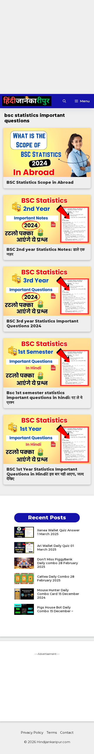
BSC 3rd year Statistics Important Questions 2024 (42, 323)
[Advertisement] (47, 47)
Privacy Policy (32, 732)
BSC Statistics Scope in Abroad (40, 182)
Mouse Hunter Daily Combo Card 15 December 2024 (58, 594)
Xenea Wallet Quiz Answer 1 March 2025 (58, 532)
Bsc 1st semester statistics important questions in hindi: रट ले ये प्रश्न (44, 397)
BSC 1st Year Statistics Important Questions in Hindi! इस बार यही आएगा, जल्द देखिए (45, 474)
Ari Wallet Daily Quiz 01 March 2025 (55, 547)
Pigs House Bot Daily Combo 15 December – (55, 609)
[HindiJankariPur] (26, 101)
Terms (52, 732)
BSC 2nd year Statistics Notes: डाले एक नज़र (46, 252)
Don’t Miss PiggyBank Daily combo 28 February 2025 (57, 563)
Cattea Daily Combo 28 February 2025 (55, 578)
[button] (64, 101)
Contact (66, 732)
